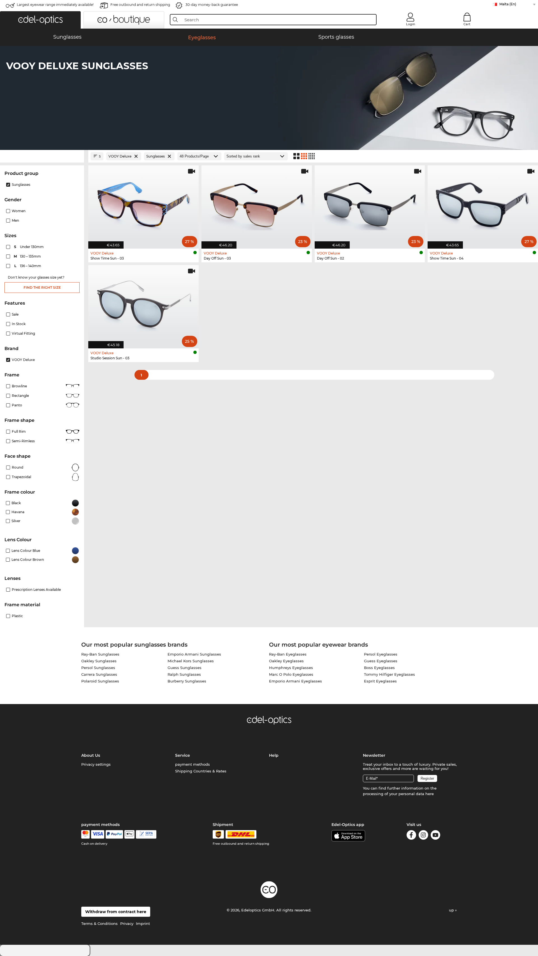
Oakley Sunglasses (99, 661)
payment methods (192, 764)
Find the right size (42, 287)
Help (274, 755)
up (452, 910)
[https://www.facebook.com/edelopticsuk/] (411, 836)
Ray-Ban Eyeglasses (288, 654)
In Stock (18, 324)
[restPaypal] (114, 834)
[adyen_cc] (85, 834)
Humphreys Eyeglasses (291, 667)
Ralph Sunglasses (184, 674)
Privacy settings (96, 764)
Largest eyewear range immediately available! (55, 5)
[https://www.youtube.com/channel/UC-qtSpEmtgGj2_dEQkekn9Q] (435, 836)
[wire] (146, 834)
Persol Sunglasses (98, 667)
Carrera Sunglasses (99, 674)
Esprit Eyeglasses (380, 681)
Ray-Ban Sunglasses (100, 654)
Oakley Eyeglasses (286, 661)
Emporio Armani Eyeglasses (295, 681)
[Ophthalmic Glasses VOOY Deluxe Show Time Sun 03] (143, 204)
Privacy (126, 923)
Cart (466, 24)
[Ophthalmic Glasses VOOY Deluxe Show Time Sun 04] (483, 204)
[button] (40, 20)
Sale (15, 314)
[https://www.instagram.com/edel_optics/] (423, 836)
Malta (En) (507, 4)
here (429, 793)
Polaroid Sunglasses (100, 681)
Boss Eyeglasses (379, 667)
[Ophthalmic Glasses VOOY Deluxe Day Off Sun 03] (256, 204)
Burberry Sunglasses (187, 681)
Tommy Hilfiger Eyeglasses (389, 674)
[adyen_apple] (129, 834)
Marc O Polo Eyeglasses (291, 674)
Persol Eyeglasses (380, 654)
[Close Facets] (42, 156)
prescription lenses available (36, 589)
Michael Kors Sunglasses (191, 661)
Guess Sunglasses (184, 667)
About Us (90, 755)
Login (410, 24)
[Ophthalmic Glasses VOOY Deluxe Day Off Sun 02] (370, 204)
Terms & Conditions (99, 923)
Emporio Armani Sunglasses (194, 654)
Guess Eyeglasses (380, 661)
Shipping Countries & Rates (200, 771)
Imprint (143, 923)
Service (182, 755)
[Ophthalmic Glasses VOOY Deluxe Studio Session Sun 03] (143, 303)
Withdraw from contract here (115, 911)
